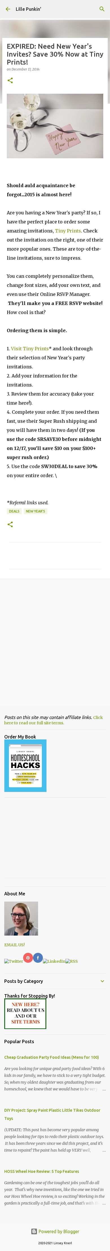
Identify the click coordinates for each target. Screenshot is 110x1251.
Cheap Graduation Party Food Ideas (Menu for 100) (51, 1057)
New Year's (35, 511)
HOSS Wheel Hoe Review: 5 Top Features (41, 1171)
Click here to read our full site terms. (53, 720)
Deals (14, 511)
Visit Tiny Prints (30, 348)
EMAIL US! (14, 944)
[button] (10, 81)
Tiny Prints (68, 231)
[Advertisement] (55, 642)
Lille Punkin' (28, 9)
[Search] (102, 9)
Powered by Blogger (58, 1231)
